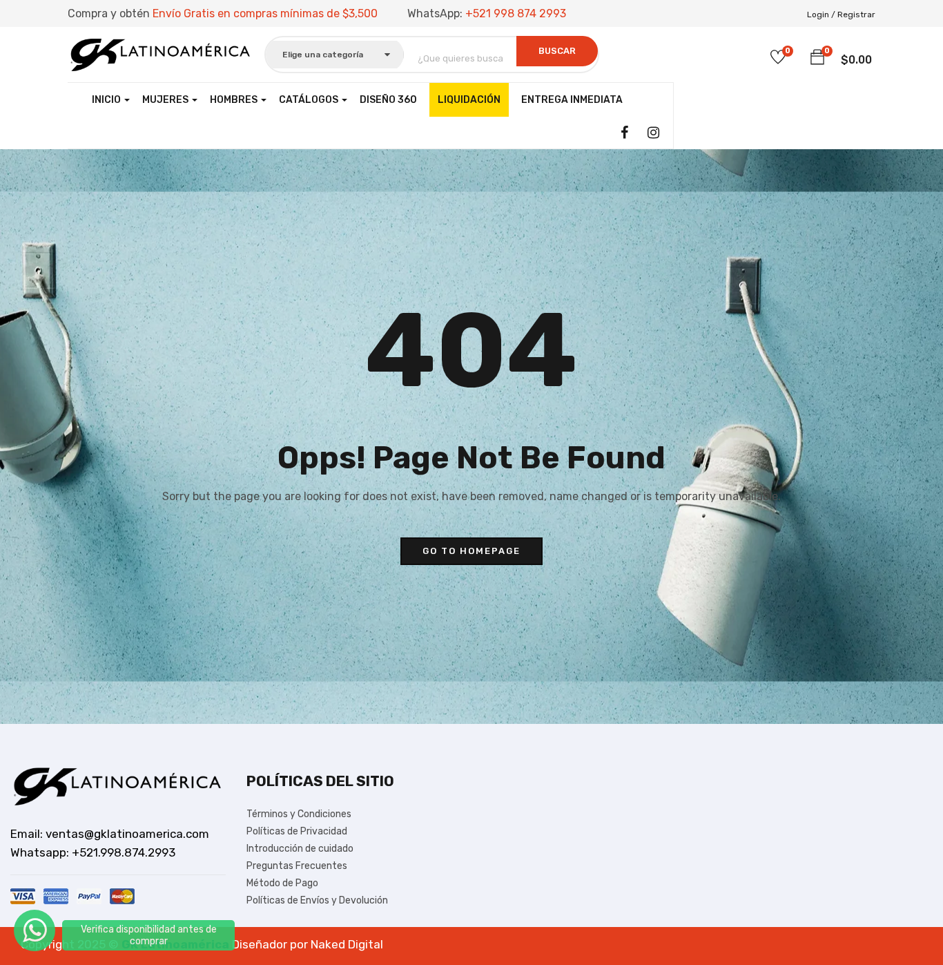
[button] (817, 57)
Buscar (557, 51)
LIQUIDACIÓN (469, 100)
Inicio (107, 100)
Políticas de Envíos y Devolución (317, 900)
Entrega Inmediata (572, 100)
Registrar (856, 14)
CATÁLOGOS (309, 100)
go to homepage (471, 551)
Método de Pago (282, 883)
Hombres (235, 100)
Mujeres (166, 100)
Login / (821, 14)
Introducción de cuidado (299, 848)
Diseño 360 (388, 100)
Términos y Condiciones (298, 814)
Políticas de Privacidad (296, 831)
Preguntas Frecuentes (296, 866)
